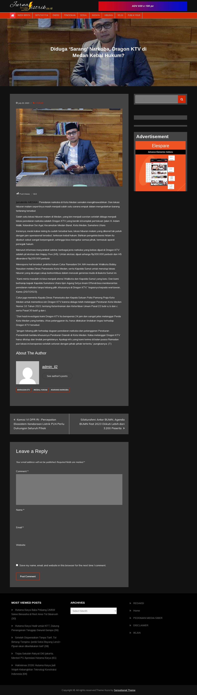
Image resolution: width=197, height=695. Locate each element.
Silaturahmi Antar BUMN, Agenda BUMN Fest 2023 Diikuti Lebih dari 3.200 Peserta (102, 424)
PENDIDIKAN (69, 15)
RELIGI (120, 15)
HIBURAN (109, 15)
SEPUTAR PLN (41, 15)
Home (136, 610)
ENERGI (56, 15)
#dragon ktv (23, 390)
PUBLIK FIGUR (134, 15)
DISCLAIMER (140, 625)
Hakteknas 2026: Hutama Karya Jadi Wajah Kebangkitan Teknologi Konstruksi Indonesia (33, 669)
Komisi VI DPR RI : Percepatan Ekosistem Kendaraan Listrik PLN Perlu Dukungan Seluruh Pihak (39, 424)
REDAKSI (138, 603)
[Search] (182, 99)
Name (20, 509)
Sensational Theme (124, 690)
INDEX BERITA (24, 15)
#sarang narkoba (59, 390)
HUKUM (39, 103)
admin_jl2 (50, 367)
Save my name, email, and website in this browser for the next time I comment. (63, 565)
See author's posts (57, 375)
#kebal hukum (40, 390)
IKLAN (137, 632)
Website (20, 544)
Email (20, 527)
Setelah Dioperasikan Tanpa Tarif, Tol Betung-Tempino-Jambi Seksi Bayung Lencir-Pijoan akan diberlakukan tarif (36, 642)
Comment (22, 471)
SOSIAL (83, 15)
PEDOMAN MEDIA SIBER (147, 617)
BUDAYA (96, 15)
